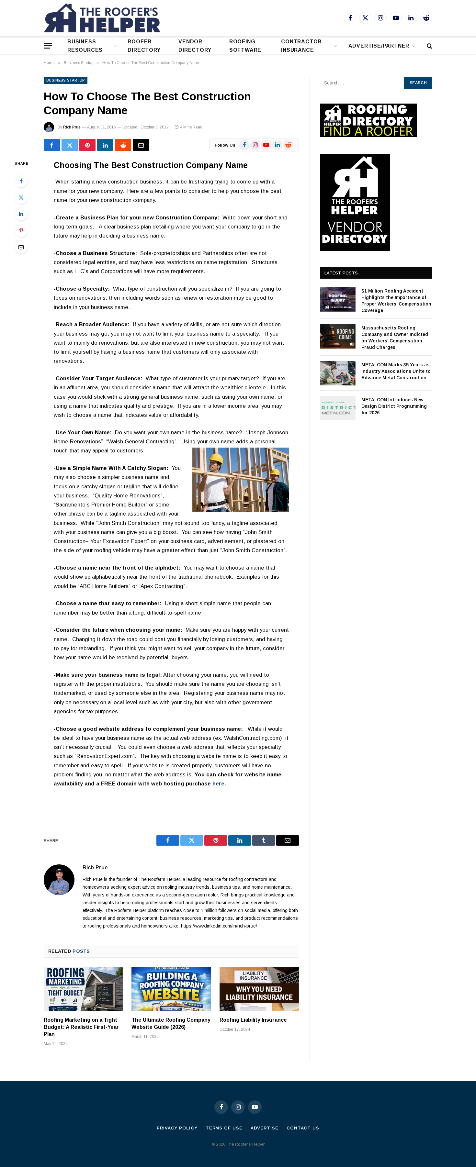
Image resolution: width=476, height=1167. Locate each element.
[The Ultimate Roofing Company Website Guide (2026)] (171, 989)
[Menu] (48, 46)
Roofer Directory (144, 46)
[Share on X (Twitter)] (70, 145)
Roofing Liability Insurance (253, 1020)
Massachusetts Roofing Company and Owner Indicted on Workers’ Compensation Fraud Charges (394, 337)
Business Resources (85, 46)
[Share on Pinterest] (87, 145)
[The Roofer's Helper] (102, 18)
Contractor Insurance (301, 46)
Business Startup (65, 80)
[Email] (21, 246)
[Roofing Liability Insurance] (259, 989)
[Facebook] (21, 180)
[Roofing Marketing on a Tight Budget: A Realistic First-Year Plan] (83, 989)
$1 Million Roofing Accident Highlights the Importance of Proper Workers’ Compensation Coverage (396, 300)
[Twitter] (21, 197)
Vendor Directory (194, 46)
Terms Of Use (224, 1128)
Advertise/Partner (379, 46)
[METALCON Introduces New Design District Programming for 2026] (338, 408)
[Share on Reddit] (123, 145)
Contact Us (303, 1128)
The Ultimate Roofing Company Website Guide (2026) (170, 1023)
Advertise (264, 1128)
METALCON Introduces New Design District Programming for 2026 (394, 406)
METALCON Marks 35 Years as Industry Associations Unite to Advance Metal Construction (396, 371)
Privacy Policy (177, 1128)
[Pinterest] (21, 230)
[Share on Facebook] (52, 145)
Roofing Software (245, 46)
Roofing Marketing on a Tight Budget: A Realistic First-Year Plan (81, 1027)
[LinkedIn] (21, 213)
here (218, 784)
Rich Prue (72, 127)
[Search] (428, 46)
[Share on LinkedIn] (105, 145)
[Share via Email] (141, 145)
